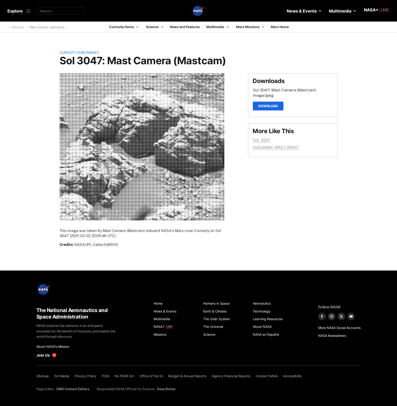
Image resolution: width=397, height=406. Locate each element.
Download (268, 106)
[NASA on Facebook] (322, 316)
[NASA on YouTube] (351, 316)
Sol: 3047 (261, 140)
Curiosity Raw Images (79, 52)
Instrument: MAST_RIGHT (276, 147)
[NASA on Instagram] (331, 316)
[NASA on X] (341, 316)
